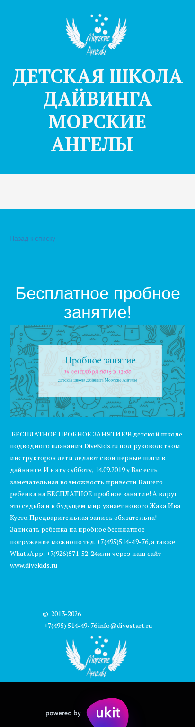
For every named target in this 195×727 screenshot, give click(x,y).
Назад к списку (32, 238)
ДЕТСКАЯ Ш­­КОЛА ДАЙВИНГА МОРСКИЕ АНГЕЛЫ (97, 109)
